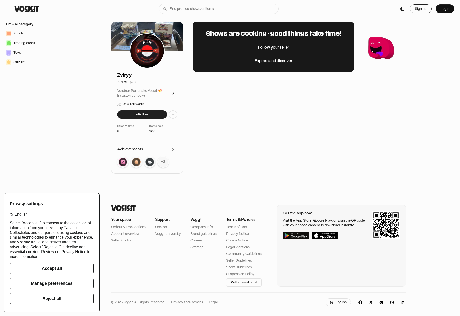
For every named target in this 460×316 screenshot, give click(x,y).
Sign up (421, 9)
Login (445, 9)
